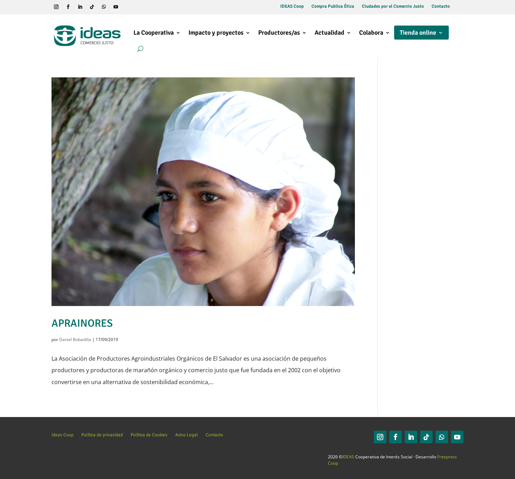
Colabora (371, 32)
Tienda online (418, 32)
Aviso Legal (186, 434)
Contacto (441, 6)
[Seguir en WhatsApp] (103, 7)
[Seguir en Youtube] (115, 7)
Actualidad (329, 32)
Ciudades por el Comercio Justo (393, 6)
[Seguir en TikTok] (91, 7)
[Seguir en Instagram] (56, 7)
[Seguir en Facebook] (68, 7)
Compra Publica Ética (332, 6)
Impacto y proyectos (215, 32)
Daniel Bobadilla (75, 339)
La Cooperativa (153, 32)
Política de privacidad (102, 434)
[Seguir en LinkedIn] (79, 7)
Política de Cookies (149, 434)
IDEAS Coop (292, 6)
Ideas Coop (63, 434)
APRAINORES (82, 323)
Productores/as (279, 32)
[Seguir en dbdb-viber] (127, 7)
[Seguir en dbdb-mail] (139, 7)
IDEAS (348, 457)
